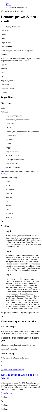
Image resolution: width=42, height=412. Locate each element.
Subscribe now (6, 393)
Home (8, 3)
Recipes (8, 5)
